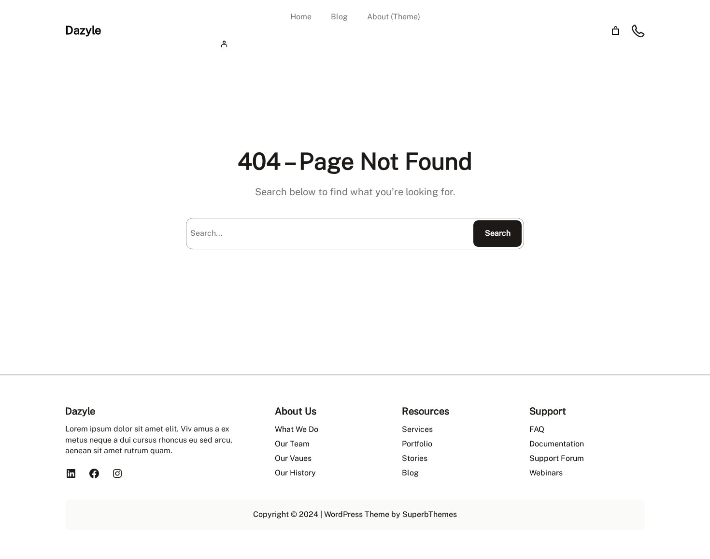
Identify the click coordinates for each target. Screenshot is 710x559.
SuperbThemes (429, 514)
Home (301, 16)
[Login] (355, 44)
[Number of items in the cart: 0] (615, 31)
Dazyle (83, 30)
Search (498, 233)
